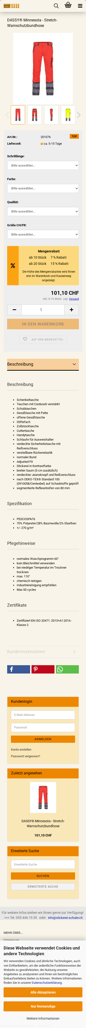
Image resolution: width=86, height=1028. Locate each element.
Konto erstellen (21, 749)
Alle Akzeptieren (43, 992)
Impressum (11, 940)
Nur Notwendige (43, 1006)
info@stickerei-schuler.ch (65, 918)
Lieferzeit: (14, 143)
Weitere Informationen (43, 1018)
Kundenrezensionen (26, 651)
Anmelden (43, 739)
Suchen (43, 876)
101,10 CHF (43, 835)
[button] (18, 669)
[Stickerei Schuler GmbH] (9, 6)
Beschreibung (20, 364)
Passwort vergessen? (25, 756)
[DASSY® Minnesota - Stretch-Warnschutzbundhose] (43, 68)
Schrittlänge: (16, 156)
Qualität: (13, 202)
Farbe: (11, 179)
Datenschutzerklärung (47, 982)
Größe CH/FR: (17, 225)
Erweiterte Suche (43, 886)
